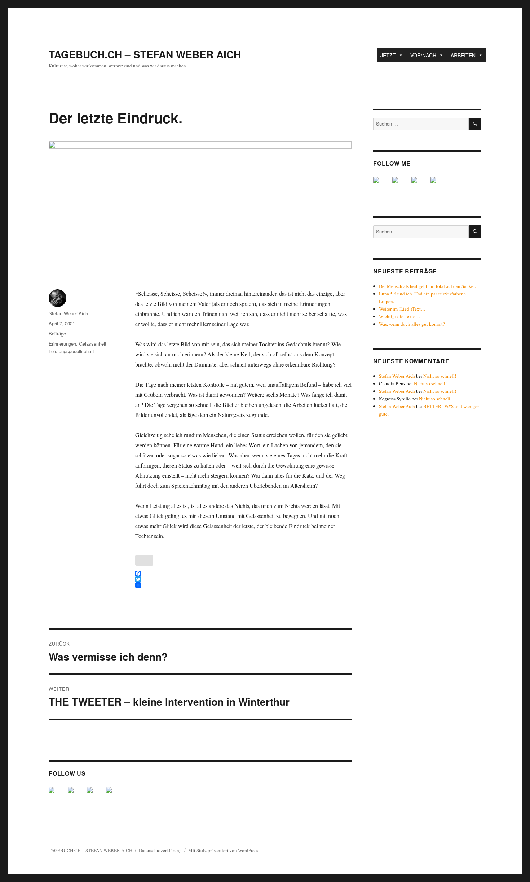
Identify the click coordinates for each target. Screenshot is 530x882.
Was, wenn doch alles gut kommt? (412, 324)
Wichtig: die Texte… (399, 316)
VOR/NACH (423, 55)
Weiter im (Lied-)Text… (402, 309)
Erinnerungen (62, 343)
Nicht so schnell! (439, 376)
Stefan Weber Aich (68, 313)
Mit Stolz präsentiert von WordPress (223, 850)
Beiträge (57, 333)
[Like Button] (144, 560)
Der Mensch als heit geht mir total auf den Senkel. (427, 286)
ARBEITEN (463, 55)
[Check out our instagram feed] (114, 795)
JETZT (388, 55)
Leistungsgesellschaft (71, 351)
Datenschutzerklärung (160, 850)
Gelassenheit (92, 343)
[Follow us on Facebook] (57, 795)
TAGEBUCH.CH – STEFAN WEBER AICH (145, 54)
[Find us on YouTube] (95, 795)
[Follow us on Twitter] (76, 795)
